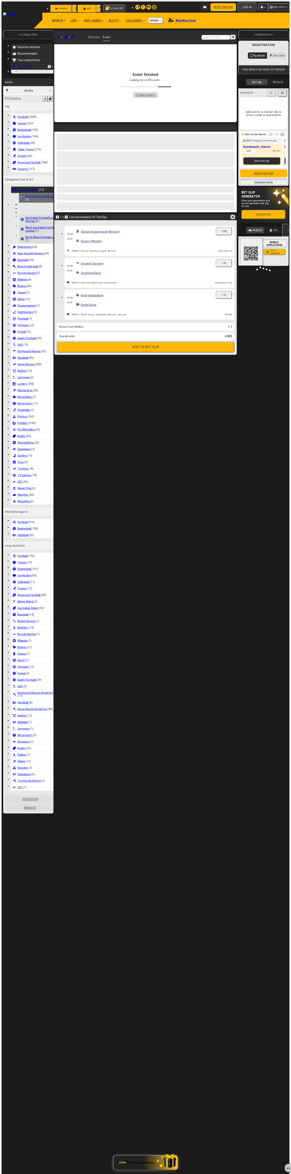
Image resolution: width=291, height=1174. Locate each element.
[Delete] (232, 127)
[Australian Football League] (73, 37)
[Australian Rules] (65, 37)
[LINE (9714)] (58, 37)
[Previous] (49, 66)
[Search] (233, 37)
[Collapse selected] (45, 123)
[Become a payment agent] (205, 7)
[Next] (67, 126)
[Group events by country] (50, 123)
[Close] (285, 319)
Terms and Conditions (265, 138)
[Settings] (263, 7)
